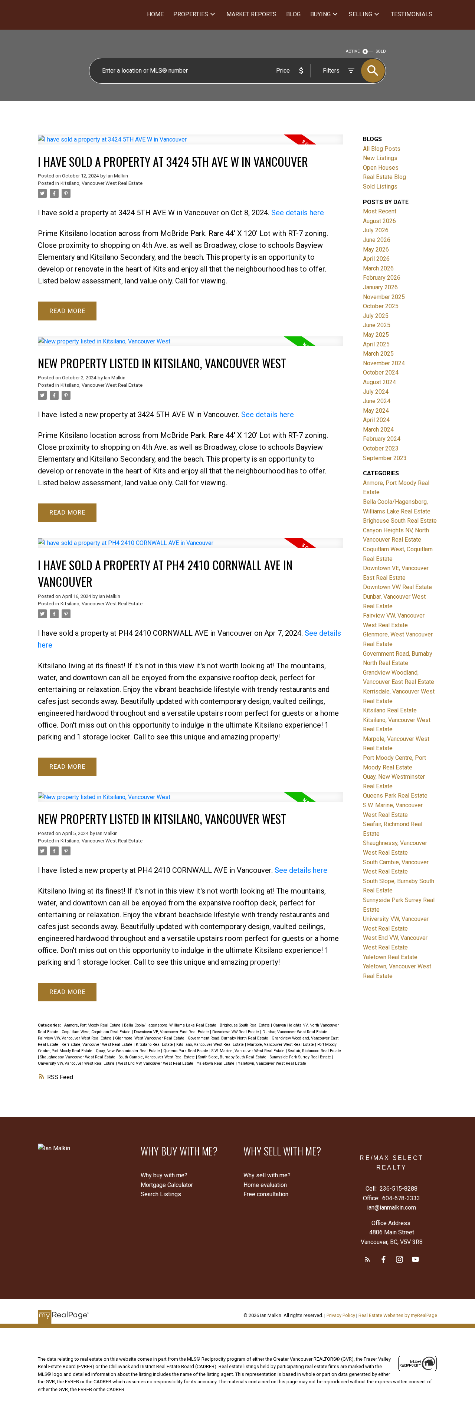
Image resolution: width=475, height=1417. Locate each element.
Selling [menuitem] (360, 14)
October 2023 (381, 448)
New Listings (380, 158)
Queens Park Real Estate (186, 1050)
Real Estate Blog (384, 176)
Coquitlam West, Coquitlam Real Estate (97, 1032)
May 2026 (376, 249)
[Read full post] (190, 143)
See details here (297, 212)
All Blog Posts (381, 148)
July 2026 (376, 230)
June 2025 (376, 325)
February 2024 (381, 438)
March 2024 (378, 429)
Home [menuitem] (155, 14)
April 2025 (376, 344)
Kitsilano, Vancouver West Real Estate (101, 183)
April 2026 (376, 258)
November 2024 (384, 363)
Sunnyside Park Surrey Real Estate (301, 1057)
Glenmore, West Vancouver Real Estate (150, 1038)
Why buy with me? (164, 1175)
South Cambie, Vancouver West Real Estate (157, 1057)
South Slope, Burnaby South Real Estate (233, 1057)
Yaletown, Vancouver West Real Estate (272, 1063)
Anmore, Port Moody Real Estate (93, 1025)
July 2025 (376, 315)
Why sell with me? (267, 1175)
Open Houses (381, 167)
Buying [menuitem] (320, 14)
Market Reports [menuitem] (251, 14)
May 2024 (376, 410)
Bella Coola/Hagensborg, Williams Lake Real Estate (170, 1025)
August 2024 (379, 382)
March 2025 (378, 353)
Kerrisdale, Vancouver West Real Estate (98, 1044)
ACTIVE (353, 51)
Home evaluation (265, 1184)
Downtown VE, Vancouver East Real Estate (172, 1032)
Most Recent (379, 211)
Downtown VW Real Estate (236, 1032)
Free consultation (265, 1194)
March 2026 (378, 268)
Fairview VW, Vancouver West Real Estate (75, 1038)
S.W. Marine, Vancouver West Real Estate (249, 1050)
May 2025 (376, 334)
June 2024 (376, 401)
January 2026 (380, 287)
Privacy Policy (341, 1315)
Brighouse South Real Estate (245, 1025)
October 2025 (381, 306)
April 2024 (376, 419)
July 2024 (376, 391)
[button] (367, 1259)
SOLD (381, 51)
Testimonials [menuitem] (411, 14)
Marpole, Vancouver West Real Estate (281, 1044)
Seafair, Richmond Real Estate (314, 1050)
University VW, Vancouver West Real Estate (77, 1063)
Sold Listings (380, 186)
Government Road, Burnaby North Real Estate (228, 1038)
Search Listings (161, 1194)
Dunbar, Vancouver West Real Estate (295, 1032)
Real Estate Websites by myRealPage (397, 1315)
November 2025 (384, 296)
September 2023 (385, 458)
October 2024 (381, 372)
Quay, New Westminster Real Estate (128, 1050)
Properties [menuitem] (190, 14)
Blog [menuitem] (293, 14)
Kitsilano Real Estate (155, 1044)
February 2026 (381, 277)
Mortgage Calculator (167, 1184)
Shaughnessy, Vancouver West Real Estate (78, 1057)
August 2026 (379, 220)
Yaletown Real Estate (216, 1063)
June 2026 (376, 239)
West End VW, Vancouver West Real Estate (156, 1063)
